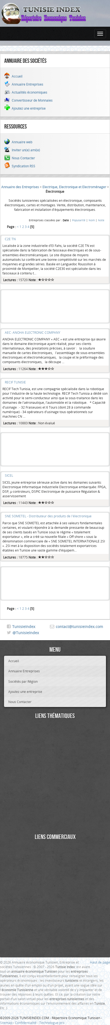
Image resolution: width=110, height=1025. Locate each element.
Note (101, 220)
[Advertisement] (55, 306)
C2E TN (10, 239)
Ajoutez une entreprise (25, 691)
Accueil (13, 661)
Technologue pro (51, 1022)
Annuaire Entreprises (24, 671)
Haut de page (100, 962)
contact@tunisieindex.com (79, 626)
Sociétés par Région (23, 681)
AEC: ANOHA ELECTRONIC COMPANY (32, 332)
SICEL (9, 475)
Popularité (78, 220)
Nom (92, 220)
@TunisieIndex (26, 632)
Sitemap (6, 1022)
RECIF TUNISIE (15, 382)
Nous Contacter (20, 702)
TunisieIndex (23, 626)
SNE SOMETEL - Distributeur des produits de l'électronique (48, 516)
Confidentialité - (27, 1022)
